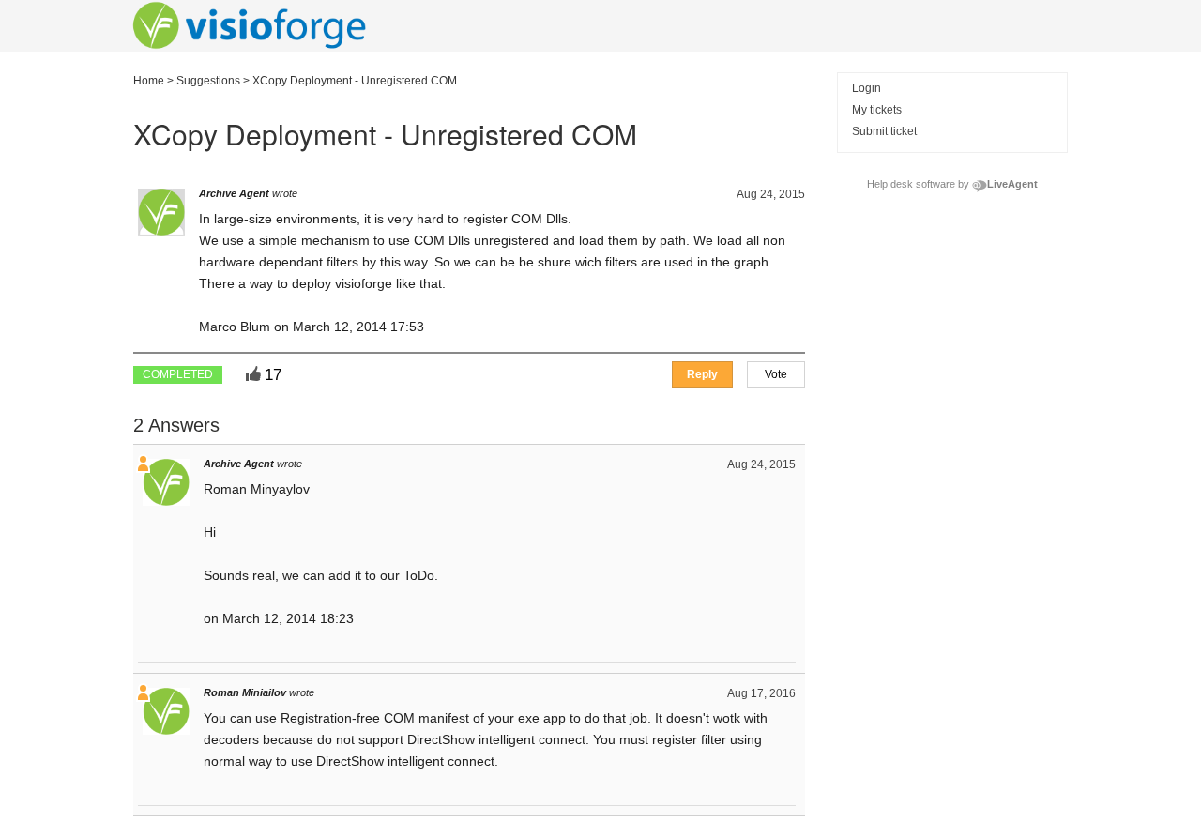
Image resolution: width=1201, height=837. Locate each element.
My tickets (877, 109)
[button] (776, 374)
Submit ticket (884, 131)
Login (866, 88)
